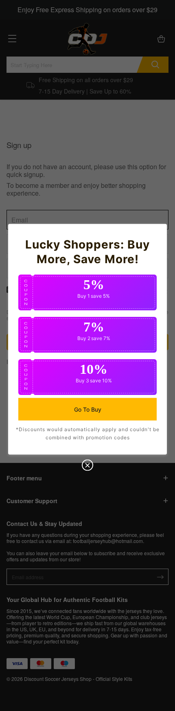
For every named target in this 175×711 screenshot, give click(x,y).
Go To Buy (87, 409)
